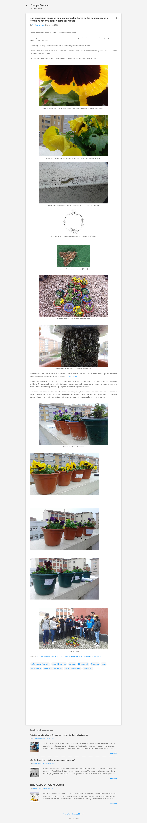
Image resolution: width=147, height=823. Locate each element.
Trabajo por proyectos (73, 668)
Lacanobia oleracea (59, 664)
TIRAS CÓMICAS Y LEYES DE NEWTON (47, 785)
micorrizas (73, 376)
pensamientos (36, 668)
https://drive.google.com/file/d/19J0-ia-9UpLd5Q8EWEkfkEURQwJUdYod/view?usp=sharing (69, 657)
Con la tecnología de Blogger (73, 814)
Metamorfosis (83, 664)
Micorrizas (95, 664)
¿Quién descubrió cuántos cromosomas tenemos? (52, 760)
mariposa (72, 664)
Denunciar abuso (73, 818)
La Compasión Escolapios (40, 664)
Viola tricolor (87, 668)
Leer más (113, 753)
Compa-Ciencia (40, 5)
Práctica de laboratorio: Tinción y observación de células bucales (59, 735)
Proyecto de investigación (53, 668)
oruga (103, 664)
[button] (116, 18)
